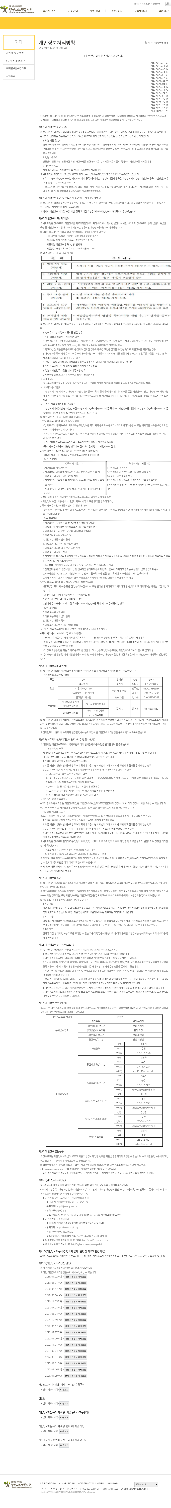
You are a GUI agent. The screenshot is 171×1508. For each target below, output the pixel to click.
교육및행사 (140, 11)
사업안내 (95, 11)
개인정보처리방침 (15, 53)
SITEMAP (156, 4)
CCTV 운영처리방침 (15, 60)
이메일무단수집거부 (16, 68)
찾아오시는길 (113, 1483)
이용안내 (73, 11)
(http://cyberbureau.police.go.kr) (86, 1244)
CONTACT (146, 4)
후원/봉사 (116, 11)
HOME (136, 4)
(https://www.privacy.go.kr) (53, 1169)
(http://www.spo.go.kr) (98, 1240)
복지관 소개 (49, 11)
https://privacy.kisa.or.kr (67, 1206)
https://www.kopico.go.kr (68, 1227)
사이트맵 (10, 75)
